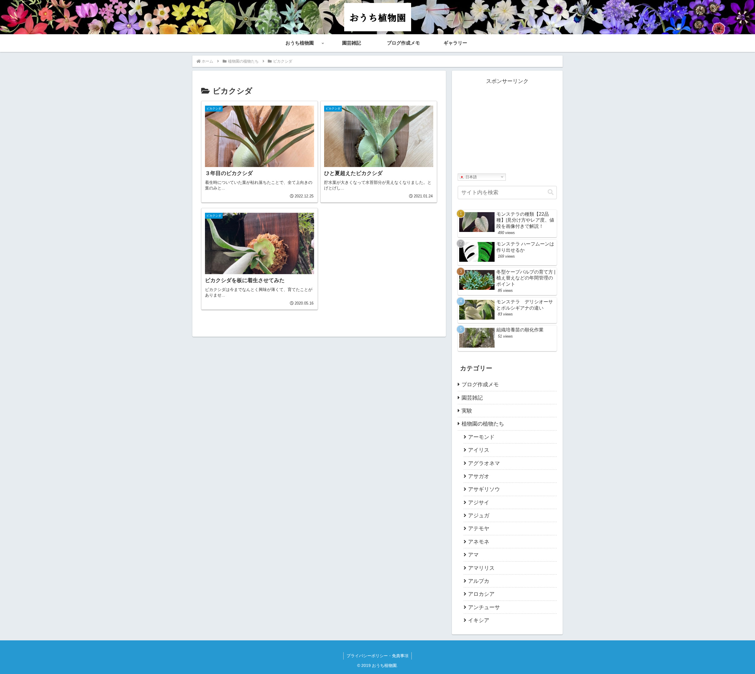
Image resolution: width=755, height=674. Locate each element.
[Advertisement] (507, 127)
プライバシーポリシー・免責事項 (377, 655)
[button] (550, 192)
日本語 (470, 176)
